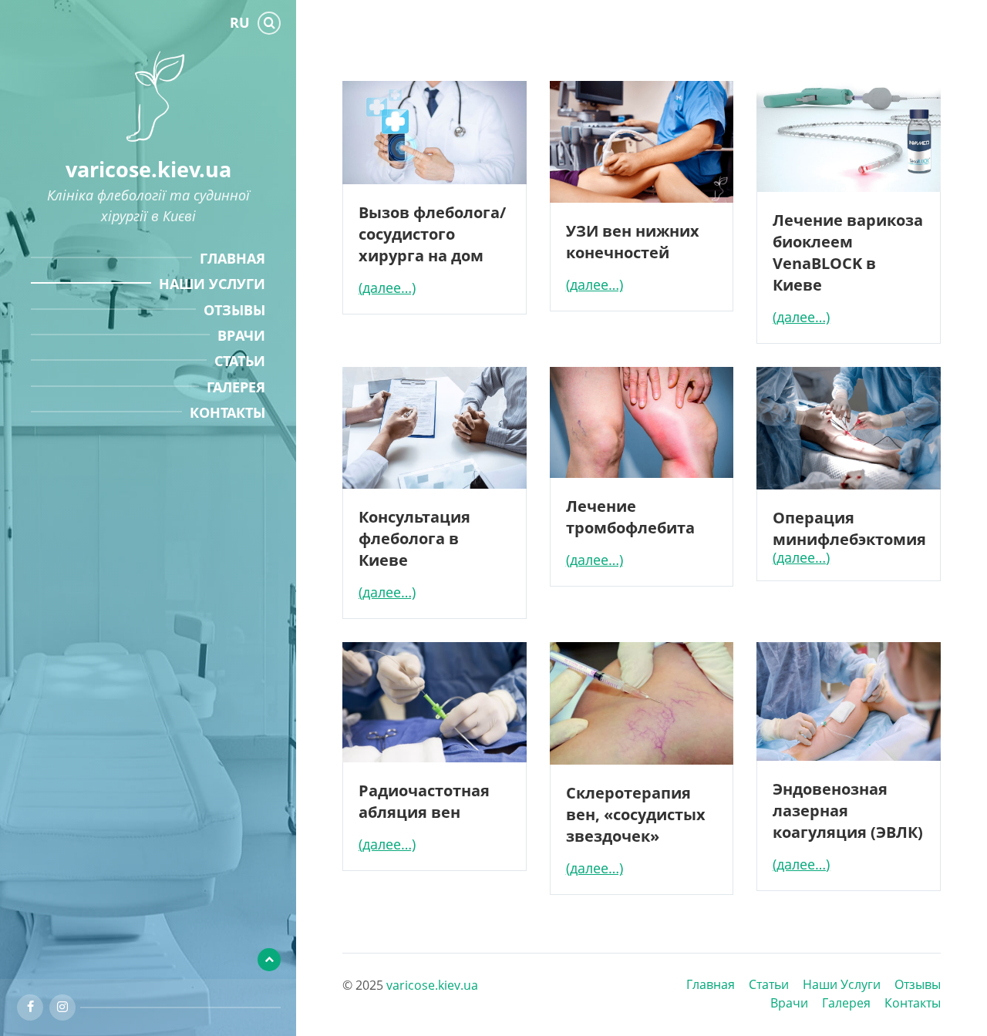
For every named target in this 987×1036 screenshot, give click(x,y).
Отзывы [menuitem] (234, 310)
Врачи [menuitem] (241, 335)
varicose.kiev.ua (148, 169)
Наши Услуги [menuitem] (212, 283)
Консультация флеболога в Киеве (414, 538)
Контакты (912, 1002)
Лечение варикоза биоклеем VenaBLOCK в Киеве (848, 252)
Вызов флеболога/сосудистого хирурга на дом (432, 233)
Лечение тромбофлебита (630, 516)
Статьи (769, 984)
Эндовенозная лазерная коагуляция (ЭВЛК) (848, 810)
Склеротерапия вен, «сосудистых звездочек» (636, 814)
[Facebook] (30, 1007)
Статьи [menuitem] (239, 361)
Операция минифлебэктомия (849, 528)
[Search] (269, 23)
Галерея (846, 1002)
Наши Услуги (842, 984)
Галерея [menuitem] (236, 387)
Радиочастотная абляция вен (424, 800)
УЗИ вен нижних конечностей (632, 241)
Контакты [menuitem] (227, 412)
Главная (710, 984)
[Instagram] (62, 1007)
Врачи (789, 1002)
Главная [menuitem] (232, 258)
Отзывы (917, 984)
